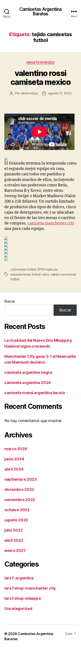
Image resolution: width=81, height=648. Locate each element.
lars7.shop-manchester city (30, 588)
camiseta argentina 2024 (27, 382)
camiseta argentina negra (28, 372)
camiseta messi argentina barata (34, 392)
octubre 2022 (17, 510)
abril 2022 (13, 540)
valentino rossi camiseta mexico (41, 77)
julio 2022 (13, 530)
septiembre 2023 (20, 479)
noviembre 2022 (19, 499)
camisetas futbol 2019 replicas (33, 269)
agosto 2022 (16, 520)
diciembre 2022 (19, 489)
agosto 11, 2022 (59, 93)
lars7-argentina (19, 578)
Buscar (9, 301)
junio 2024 (14, 459)
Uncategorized (40, 62)
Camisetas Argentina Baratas (40, 11)
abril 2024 (13, 469)
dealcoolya (29, 93)
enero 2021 (14, 550)
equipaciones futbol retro (29, 274)
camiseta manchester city (50, 223)
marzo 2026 (15, 449)
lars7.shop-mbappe (22, 598)
